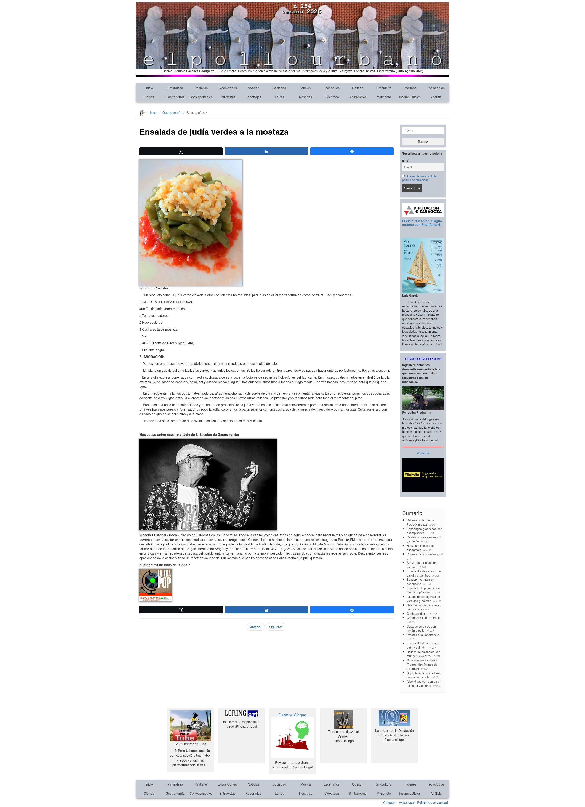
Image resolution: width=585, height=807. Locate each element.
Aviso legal (407, 802)
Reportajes (253, 97)
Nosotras (305, 97)
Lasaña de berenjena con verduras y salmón (424, 598)
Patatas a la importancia (424, 637)
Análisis (436, 97)
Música (305, 88)
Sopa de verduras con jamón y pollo (421, 628)
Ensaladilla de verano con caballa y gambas (424, 573)
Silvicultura (383, 88)
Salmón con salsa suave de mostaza (423, 607)
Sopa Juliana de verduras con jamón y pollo (423, 675)
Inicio (149, 88)
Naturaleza (175, 88)
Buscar (423, 141)
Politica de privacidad (432, 802)
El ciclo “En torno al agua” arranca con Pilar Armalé (423, 223)
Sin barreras (358, 97)
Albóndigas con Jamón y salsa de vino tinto (423, 683)
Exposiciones (227, 88)
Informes (410, 88)
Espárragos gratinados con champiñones (424, 530)
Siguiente (276, 627)
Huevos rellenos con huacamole (420, 547)
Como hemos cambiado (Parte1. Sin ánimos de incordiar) (422, 664)
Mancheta (384, 97)
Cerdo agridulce (422, 613)
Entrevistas (227, 97)
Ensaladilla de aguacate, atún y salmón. (423, 645)
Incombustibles (410, 97)
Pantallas (201, 88)
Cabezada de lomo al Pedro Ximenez (421, 522)
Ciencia (149, 97)
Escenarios (332, 88)
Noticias (253, 88)
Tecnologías (436, 88)
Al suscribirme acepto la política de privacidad (419, 178)
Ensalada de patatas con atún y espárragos (423, 590)
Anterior (255, 627)
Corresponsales (201, 97)
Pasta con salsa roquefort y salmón (424, 539)
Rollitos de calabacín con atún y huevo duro (423, 653)
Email (405, 160)
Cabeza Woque (292, 715)
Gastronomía (175, 97)
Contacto (389, 802)
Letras (279, 97)
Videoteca (331, 97)
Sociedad (279, 88)
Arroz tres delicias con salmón (421, 564)
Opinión (357, 88)
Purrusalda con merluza (425, 556)
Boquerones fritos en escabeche (420, 581)
